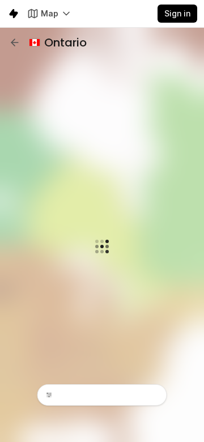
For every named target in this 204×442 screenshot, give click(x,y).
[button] (15, 42)
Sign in (177, 13)
